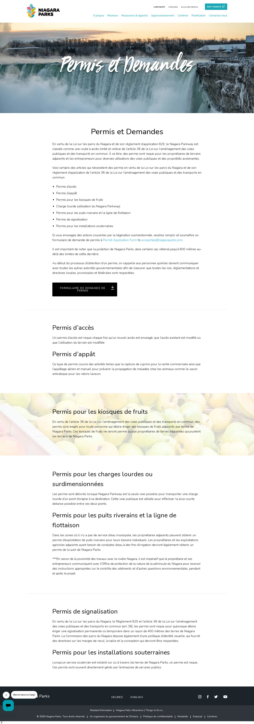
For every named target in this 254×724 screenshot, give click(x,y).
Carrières (183, 15)
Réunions (112, 15)
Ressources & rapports (134, 15)
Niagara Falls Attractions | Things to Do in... (140, 710)
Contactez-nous (218, 15)
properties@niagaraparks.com (162, 240)
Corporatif (159, 7)
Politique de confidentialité (158, 716)
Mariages (173, 7)
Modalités (182, 716)
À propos (98, 15)
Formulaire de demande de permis (82, 289)
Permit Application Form (120, 240)
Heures (117, 697)
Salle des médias (189, 7)
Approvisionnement (162, 15)
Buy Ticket (214, 6)
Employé (197, 716)
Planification (198, 15)
